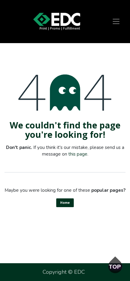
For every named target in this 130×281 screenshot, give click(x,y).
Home (65, 202)
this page (77, 154)
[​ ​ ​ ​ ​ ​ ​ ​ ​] (56, 21)
